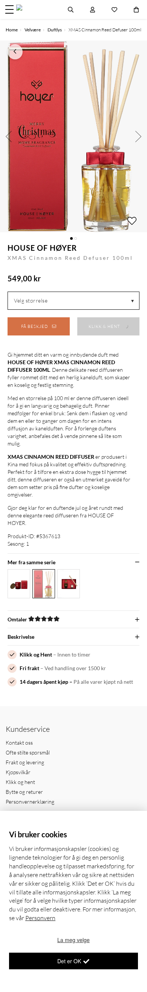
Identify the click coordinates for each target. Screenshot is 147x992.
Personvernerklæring (30, 801)
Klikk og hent (20, 782)
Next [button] (138, 136)
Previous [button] (8, 136)
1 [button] (71, 238)
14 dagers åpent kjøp (44, 681)
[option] (73, 136)
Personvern (40, 918)
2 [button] (75, 238)
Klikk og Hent (36, 654)
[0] (136, 9)
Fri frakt (29, 668)
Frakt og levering (25, 762)
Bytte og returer (24, 792)
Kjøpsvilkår (18, 772)
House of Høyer (42, 247)
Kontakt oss (19, 742)
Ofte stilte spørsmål (28, 752)
